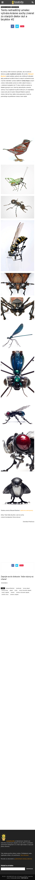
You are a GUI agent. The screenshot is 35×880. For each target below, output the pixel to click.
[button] (32, 2)
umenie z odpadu (14, 594)
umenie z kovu (5, 594)
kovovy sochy (5, 590)
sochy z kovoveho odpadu (25, 590)
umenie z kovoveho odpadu (22, 592)
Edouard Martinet (10, 588)
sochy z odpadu (5, 592)
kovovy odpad (26, 588)
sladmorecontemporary (26, 510)
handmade (18, 588)
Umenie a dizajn (15, 7)
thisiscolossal (16, 517)
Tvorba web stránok (15, 878)
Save (23, 26)
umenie (12, 592)
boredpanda (8, 517)
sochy (16, 590)
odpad (11, 590)
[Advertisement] (17, 51)
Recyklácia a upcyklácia (5, 7)
